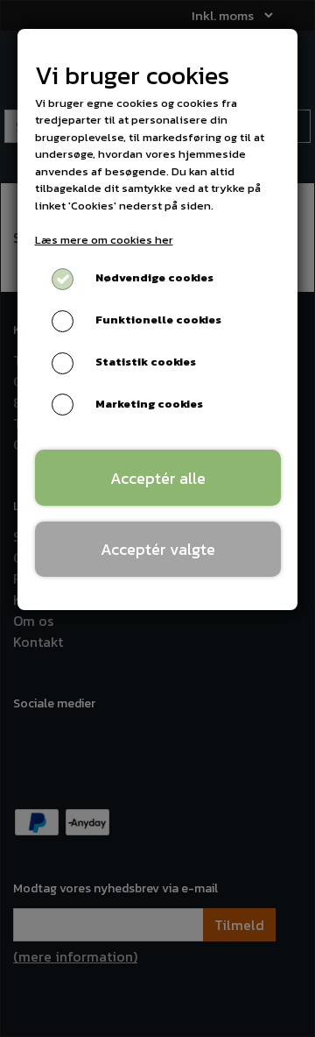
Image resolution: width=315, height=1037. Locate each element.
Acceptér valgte (158, 549)
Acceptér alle (158, 478)
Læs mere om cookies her (104, 239)
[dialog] (157, 518)
